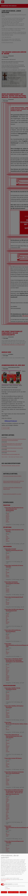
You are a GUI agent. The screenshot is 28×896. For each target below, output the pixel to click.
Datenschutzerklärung (5, 879)
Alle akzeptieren (23, 892)
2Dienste (7, 888)
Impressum (3, 880)
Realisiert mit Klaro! (24, 894)
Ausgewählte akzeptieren (13, 892)
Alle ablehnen (4, 892)
